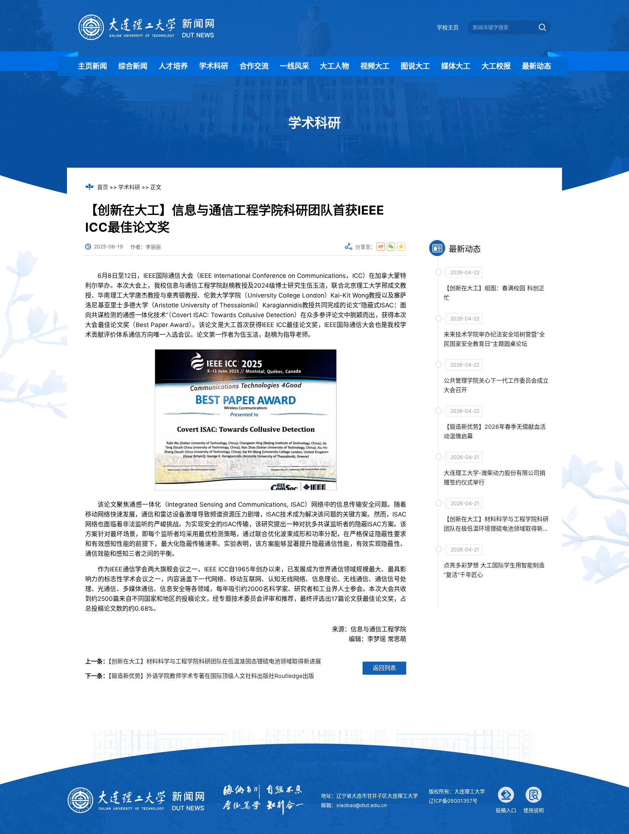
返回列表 (384, 667)
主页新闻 (92, 66)
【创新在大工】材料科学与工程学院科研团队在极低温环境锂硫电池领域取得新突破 (496, 528)
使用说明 (533, 810)
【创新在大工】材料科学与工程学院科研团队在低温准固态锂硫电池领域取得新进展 (214, 661)
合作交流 (254, 66)
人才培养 (173, 66)
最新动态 (536, 66)
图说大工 (415, 66)
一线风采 (294, 66)
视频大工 (374, 66)
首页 (102, 187)
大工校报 (496, 66)
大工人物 (334, 66)
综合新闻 (132, 66)
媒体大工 (455, 66)
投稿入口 (506, 810)
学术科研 (213, 66)
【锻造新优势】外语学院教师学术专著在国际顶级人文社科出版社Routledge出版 (211, 675)
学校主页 (448, 27)
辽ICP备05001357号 (453, 801)
